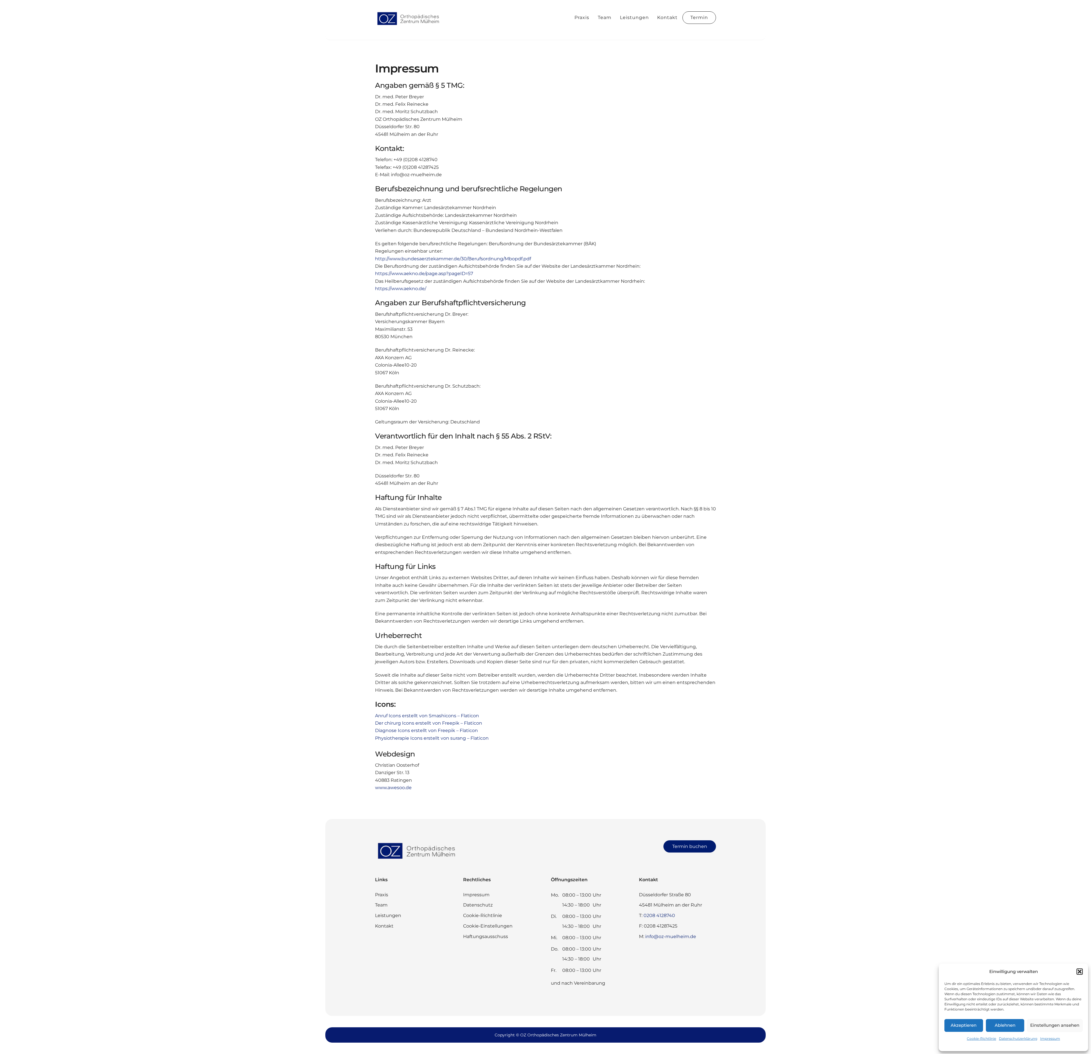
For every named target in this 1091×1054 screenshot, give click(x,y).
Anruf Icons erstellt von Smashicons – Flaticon (427, 715)
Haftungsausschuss (485, 936)
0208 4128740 (659, 915)
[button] (1079, 971)
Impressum (1050, 1038)
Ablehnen (1005, 1025)
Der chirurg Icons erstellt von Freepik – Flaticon (428, 723)
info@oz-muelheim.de (670, 936)
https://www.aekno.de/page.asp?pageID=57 (424, 273)
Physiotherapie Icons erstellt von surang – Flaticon (432, 738)
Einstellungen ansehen (1054, 1025)
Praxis (581, 17)
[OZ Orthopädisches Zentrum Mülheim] (409, 25)
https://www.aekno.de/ (400, 288)
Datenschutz (478, 905)
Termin (699, 17)
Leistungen (634, 17)
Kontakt (667, 17)
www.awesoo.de (393, 787)
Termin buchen (689, 846)
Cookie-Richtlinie (981, 1038)
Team (604, 17)
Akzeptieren (964, 1025)
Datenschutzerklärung (1018, 1038)
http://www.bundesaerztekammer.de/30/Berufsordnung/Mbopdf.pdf (453, 258)
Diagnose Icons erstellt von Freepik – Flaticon (426, 730)
